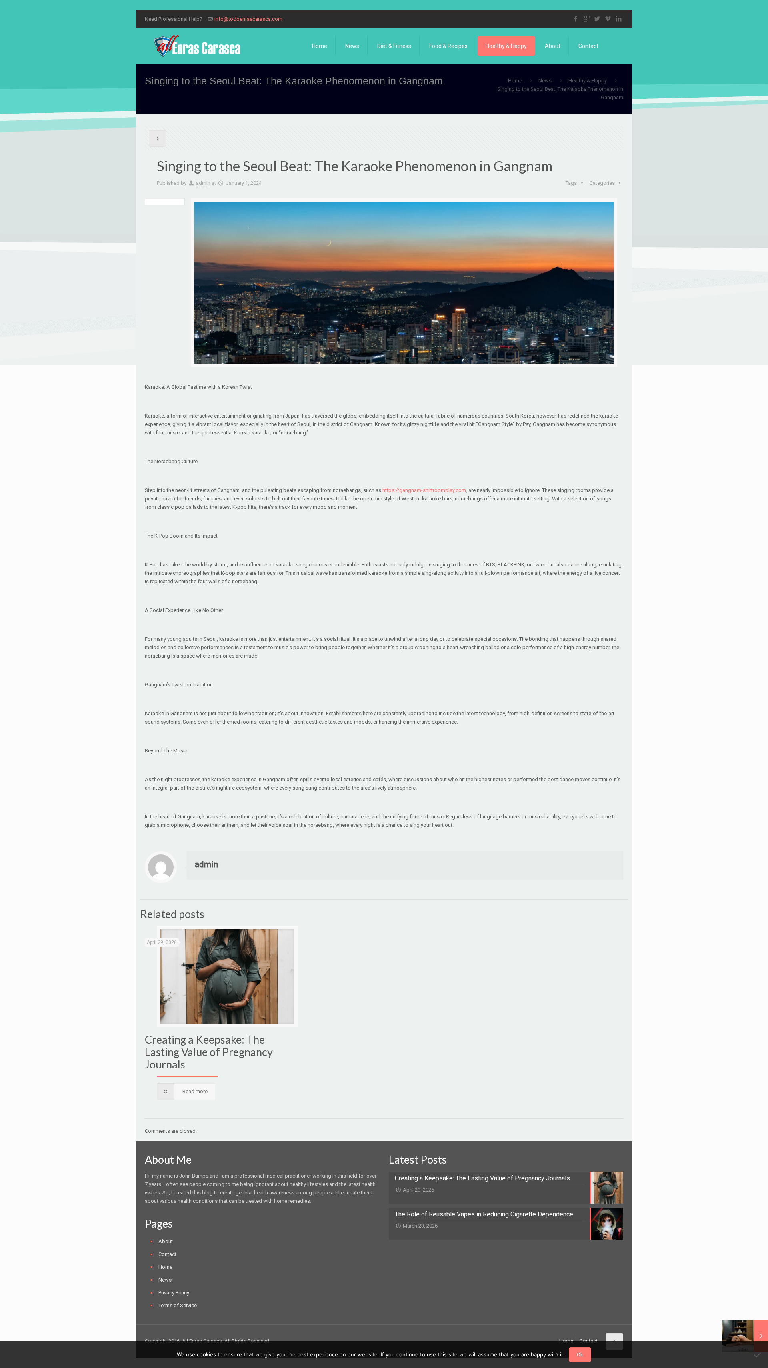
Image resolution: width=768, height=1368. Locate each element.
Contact (167, 1254)
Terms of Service (177, 1305)
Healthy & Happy (587, 81)
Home (515, 81)
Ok (580, 1355)
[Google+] (586, 18)
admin (203, 183)
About (165, 1241)
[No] (758, 1355)
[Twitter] (597, 18)
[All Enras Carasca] (197, 46)
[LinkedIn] (619, 18)
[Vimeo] (608, 18)
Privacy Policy (173, 1293)
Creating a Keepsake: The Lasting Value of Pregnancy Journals (209, 1052)
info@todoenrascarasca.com (248, 19)
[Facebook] (576, 18)
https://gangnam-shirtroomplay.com (424, 490)
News (545, 81)
